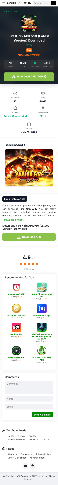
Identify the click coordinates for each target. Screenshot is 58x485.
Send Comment (42, 414)
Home (6, 11)
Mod (15, 11)
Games (16, 116)
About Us (12, 454)
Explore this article (14, 198)
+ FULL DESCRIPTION (12, 220)
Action (7, 116)
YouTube (33, 439)
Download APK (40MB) (31, 76)
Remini (21, 436)
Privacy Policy (43, 454)
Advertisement (37, 457)
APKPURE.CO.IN (18, 3)
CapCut (46, 439)
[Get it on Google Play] (35, 63)
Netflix (11, 436)
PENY (29, 45)
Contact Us (26, 454)
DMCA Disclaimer (17, 457)
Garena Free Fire (16, 439)
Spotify (32, 436)
